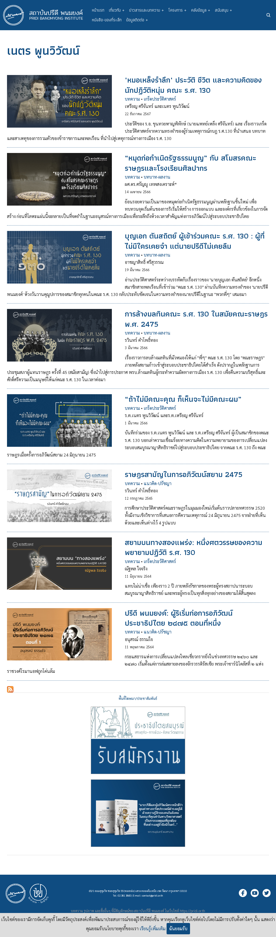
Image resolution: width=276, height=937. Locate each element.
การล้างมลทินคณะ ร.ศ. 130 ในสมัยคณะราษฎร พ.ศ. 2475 (196, 319)
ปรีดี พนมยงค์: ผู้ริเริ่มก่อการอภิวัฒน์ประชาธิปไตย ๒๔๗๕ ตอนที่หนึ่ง (179, 618)
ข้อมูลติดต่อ (137, 19)
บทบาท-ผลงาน (157, 177)
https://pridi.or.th (192, 910)
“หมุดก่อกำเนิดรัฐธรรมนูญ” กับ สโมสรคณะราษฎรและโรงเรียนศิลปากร (190, 163)
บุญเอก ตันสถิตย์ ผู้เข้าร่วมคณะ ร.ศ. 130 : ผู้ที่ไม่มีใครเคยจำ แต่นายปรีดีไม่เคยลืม (195, 241)
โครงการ (177, 10)
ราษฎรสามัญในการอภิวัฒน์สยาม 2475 (183, 474)
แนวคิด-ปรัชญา (157, 483)
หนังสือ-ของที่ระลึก (107, 19)
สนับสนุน (223, 10)
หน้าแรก (98, 10)
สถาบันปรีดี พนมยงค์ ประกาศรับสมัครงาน (138, 740)
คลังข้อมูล (200, 10)
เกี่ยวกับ (117, 10)
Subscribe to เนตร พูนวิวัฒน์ (10, 689)
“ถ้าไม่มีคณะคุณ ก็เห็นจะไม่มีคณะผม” (183, 399)
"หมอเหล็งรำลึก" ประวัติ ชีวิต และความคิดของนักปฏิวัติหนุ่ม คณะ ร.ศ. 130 (193, 85)
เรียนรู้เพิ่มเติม (152, 928)
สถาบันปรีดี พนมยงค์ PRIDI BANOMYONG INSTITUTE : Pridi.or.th (46, 15)
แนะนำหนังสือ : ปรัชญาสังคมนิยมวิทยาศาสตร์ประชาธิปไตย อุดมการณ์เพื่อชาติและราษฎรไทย (138, 813)
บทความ (132, 99)
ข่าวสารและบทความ (146, 10)
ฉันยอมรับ (178, 928)
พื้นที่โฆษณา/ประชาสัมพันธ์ (138, 698)
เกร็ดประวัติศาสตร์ (160, 99)
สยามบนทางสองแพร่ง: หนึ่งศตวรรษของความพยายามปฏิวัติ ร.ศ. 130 (193, 547)
